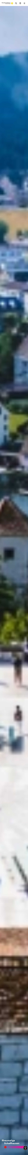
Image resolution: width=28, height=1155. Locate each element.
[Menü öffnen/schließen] (24, 3)
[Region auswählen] (20, 3)
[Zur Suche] (16, 3)
